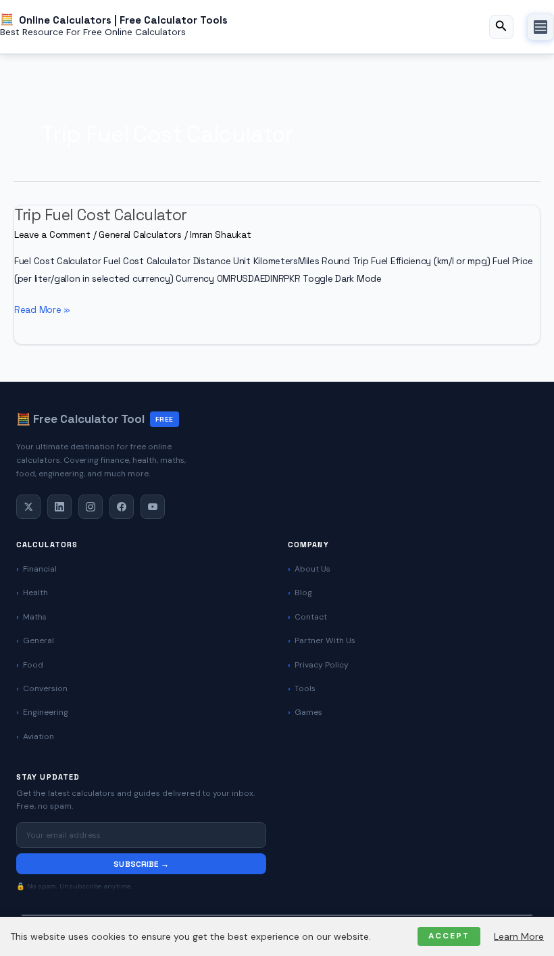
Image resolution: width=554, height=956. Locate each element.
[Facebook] (121, 507)
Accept (449, 935)
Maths (35, 616)
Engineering (45, 712)
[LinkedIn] (59, 507)
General (38, 640)
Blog (303, 592)
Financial (40, 568)
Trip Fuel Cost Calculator (100, 215)
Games (308, 712)
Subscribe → (141, 864)
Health (35, 592)
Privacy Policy (322, 664)
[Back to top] (520, 933)
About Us (312, 568)
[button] (501, 27)
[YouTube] (153, 507)
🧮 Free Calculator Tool (95, 418)
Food (33, 664)
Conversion (45, 688)
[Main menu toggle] (540, 27)
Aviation (38, 736)
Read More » (42, 310)
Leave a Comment (52, 235)
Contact (311, 616)
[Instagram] (90, 507)
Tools (305, 688)
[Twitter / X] (28, 507)
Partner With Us (325, 640)
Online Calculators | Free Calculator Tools (123, 19)
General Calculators (140, 235)
